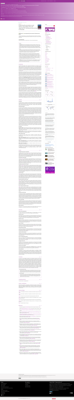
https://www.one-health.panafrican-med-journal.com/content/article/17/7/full (13, 16)
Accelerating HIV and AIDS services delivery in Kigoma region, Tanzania (50, 134)
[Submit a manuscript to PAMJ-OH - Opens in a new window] (50, 30)
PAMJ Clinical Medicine (3, 384)
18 (27, 239)
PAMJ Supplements (3, 392)
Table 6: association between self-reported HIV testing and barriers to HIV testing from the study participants (50, 86)
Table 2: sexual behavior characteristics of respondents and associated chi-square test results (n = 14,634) (50, 77)
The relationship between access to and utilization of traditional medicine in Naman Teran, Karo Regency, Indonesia (51, 156)
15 (34, 225)
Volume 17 (21, 22)
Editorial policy (26, 384)
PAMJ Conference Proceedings (4, 390)
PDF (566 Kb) (48, 32)
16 (27, 230)
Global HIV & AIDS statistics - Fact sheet (26, 308)
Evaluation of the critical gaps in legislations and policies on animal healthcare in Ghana (51, 153)
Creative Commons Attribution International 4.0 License (33, 13)
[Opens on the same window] (20, 378)
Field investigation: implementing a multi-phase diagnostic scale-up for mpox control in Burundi (51, 163)
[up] (39, 99)
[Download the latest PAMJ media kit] (50, 391)
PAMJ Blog (2, 389)
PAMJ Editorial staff (3, 393)
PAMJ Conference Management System (5, 391)
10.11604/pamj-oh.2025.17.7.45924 (14, 4)
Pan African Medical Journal (4, 383)
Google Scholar (46, 65)
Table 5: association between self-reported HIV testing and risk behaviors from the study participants (50, 84)
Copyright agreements (27, 383)
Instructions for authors (27, 385)
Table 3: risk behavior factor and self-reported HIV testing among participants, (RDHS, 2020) (50, 79)
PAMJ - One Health (3, 385)
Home (19, 22)
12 (38, 217)
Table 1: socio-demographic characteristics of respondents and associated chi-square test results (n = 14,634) (50, 75)
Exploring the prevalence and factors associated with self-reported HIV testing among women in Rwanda (49, 145)
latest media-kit (64, 389)
